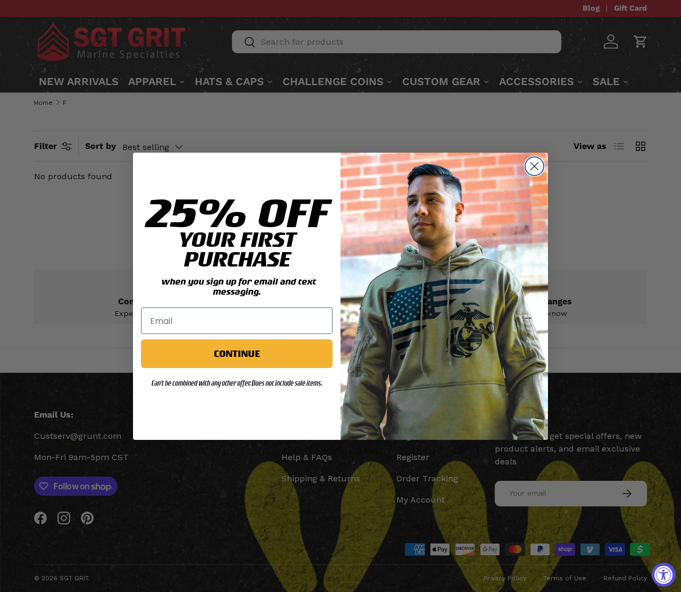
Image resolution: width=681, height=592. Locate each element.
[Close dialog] (534, 166)
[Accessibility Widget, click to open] (664, 575)
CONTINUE (237, 353)
